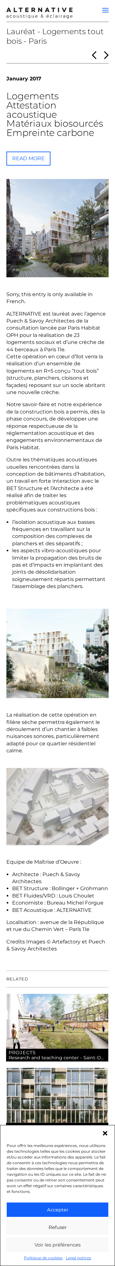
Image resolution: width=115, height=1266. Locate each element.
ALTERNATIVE (24, 314)
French (15, 301)
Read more (28, 158)
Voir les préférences (57, 1245)
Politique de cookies (43, 1257)
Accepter (57, 1210)
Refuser (58, 1227)
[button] (105, 1133)
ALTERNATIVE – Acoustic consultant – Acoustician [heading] (39, 12)
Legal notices (78, 1257)
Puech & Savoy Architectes (40, 321)
